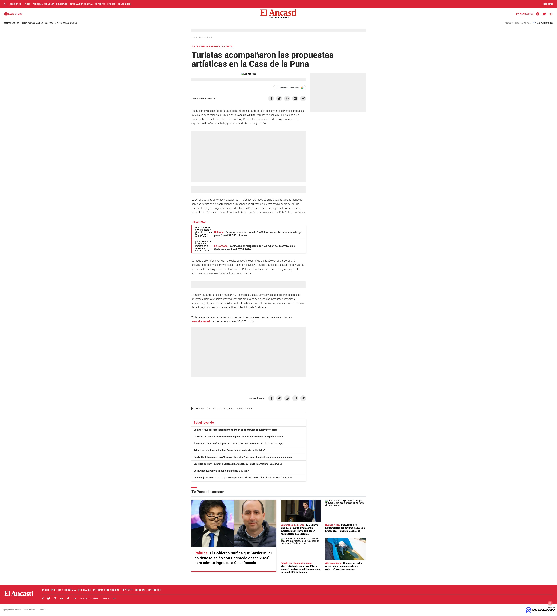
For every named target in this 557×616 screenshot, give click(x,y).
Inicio (27, 4)
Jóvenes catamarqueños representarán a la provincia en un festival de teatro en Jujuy (239, 443)
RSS (114, 598)
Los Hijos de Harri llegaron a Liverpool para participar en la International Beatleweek (238, 464)
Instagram (55, 598)
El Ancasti (196, 37)
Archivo (39, 23)
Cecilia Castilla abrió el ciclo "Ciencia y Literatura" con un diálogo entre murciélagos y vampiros (243, 457)
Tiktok (68, 598)
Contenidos (124, 4)
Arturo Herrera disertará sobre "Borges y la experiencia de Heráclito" (229, 450)
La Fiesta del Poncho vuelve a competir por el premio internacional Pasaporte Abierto (238, 436)
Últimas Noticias (11, 23)
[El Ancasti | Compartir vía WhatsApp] (287, 98)
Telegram (74, 598)
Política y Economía (43, 4)
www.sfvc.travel (200, 321)
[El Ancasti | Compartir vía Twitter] (279, 98)
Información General (81, 4)
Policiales (61, 4)
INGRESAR (548, 4)
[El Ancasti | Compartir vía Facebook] (271, 98)
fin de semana (244, 408)
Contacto (74, 23)
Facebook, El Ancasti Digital (43, 598)
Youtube (61, 598)
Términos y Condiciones (89, 598)
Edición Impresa (27, 23)
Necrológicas (63, 23)
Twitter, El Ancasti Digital (48, 598)
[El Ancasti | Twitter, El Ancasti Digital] (544, 13)
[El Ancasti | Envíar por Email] (295, 98)
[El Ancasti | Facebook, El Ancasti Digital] (538, 13)
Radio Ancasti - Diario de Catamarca (13, 14)
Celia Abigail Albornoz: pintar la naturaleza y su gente (222, 470)
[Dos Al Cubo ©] (540, 611)
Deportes (100, 4)
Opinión (111, 4)
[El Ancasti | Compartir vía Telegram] (303, 98)
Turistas (211, 408)
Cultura (209, 37)
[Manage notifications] (550, 603)
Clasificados (50, 23)
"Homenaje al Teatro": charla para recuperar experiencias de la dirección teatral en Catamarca (243, 477)
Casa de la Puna (226, 408)
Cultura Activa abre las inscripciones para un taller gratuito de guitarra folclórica (235, 429)
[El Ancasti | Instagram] (551, 13)
